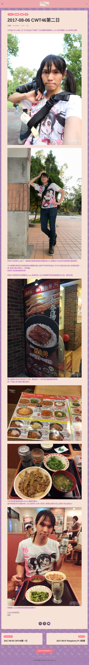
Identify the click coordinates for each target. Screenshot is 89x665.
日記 (26, 14)
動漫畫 (16, 14)
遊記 (9, 615)
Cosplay (11, 14)
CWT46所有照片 (13, 612)
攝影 (22, 14)
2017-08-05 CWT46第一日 (15, 641)
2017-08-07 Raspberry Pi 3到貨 (71, 641)
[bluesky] (48, 623)
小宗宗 (9, 25)
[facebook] (44, 623)
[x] (40, 623)
